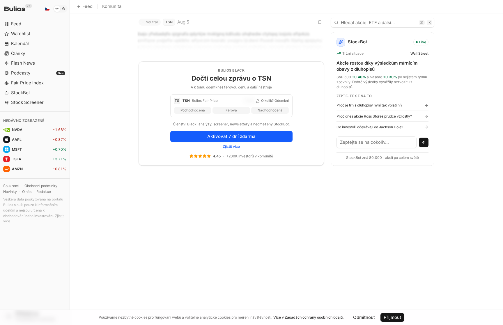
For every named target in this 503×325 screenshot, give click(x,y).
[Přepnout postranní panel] (70, 162)
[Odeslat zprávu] (424, 143)
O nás (26, 191)
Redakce (43, 191)
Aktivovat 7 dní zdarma (231, 136)
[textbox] (376, 142)
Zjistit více (231, 146)
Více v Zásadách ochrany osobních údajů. (308, 317)
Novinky (10, 191)
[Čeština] (47, 9)
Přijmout (392, 317)
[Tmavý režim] (60, 9)
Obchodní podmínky (40, 186)
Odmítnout (364, 317)
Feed (87, 6)
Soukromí (11, 186)
